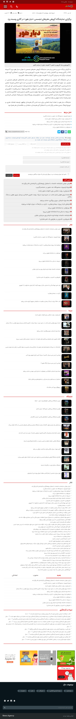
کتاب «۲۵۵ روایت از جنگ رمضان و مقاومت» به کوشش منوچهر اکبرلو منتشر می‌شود (40, 301)
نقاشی (69, 140)
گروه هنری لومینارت (16, 138)
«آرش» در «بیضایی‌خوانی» (54, 293)
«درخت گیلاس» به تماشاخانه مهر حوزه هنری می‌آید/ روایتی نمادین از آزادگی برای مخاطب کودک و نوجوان (45, 565)
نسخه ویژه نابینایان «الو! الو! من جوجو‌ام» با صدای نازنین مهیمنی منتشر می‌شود (42, 371)
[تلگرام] (4, 2)
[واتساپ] (69, 131)
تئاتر (70, 225)
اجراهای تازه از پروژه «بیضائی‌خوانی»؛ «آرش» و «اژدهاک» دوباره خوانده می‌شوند (51, 124)
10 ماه (26, 614)
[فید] (13, 2)
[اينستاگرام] (7, 2)
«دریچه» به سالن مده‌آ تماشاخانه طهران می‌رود (56, 212)
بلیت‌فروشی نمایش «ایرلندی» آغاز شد (61, 546)
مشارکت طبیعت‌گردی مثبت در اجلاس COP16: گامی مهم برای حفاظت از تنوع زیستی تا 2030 (48, 640)
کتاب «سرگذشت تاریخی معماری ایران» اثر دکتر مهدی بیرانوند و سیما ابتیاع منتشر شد (50, 614)
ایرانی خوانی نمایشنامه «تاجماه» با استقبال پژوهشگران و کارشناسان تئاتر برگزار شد (46, 183)
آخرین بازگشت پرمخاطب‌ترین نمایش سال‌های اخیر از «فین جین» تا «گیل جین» (51, 513)
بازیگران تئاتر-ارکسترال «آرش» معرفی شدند (60, 522)
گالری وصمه (24, 138)
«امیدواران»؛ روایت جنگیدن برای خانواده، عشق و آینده (57, 119)
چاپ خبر (15, 13)
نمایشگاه (65, 140)
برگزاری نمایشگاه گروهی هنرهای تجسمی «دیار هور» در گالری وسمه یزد (39, 19)
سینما (70, 311)
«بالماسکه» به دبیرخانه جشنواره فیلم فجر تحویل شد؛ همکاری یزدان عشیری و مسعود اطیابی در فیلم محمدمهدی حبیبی (33, 347)
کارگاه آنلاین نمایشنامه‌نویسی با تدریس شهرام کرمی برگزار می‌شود (54, 520)
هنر (42, 140)
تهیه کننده (48, 138)
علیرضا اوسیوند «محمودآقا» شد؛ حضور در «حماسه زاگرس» (56, 116)
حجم (43, 138)
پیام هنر (52, 138)
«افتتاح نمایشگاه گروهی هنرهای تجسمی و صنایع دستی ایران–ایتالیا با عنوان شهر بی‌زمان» (39, 457)
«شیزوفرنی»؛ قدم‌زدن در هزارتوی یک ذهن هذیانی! (55, 219)
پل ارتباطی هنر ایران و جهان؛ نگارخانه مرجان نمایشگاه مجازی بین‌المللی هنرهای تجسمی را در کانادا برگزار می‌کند (34, 425)
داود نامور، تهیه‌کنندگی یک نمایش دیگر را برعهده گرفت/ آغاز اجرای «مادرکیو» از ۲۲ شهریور (40, 285)
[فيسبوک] (62, 131)
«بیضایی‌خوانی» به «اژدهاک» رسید (62, 536)
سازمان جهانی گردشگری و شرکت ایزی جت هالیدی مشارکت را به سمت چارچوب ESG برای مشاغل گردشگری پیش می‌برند (42, 622)
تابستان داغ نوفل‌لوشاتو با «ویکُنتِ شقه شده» (59, 515)
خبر (40, 138)
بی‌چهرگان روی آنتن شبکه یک (54, 387)
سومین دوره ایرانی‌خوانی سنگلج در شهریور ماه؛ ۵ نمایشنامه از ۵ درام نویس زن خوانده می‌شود (48, 510)
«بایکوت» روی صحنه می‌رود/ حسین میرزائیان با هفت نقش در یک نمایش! (52, 534)
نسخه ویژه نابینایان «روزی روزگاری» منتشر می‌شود (58, 122)
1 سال (6, 616)
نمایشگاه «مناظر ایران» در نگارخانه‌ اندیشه (51, 465)
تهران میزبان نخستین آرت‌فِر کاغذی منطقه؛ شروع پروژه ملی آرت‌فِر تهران (44, 473)
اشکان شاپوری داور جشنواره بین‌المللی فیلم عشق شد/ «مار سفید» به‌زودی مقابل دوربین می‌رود (38, 339)
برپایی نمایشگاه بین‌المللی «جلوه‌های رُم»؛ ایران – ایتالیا (48, 401)
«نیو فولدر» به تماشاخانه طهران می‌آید (61, 127)
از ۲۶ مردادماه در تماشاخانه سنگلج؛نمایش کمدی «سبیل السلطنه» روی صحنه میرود (51, 532)
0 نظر (21, 13)
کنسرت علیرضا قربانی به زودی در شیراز (61, 539)
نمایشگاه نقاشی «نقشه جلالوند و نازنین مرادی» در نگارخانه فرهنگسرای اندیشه (42, 441)
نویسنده (45, 140)
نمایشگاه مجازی (51, 140)
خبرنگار (37, 138)
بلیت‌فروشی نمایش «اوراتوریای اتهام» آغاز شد (59, 541)
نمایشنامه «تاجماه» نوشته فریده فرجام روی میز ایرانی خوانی (52, 215)
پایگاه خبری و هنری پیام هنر (56, 69)
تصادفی (15, 575)
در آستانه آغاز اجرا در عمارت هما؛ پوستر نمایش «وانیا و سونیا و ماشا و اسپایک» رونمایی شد (49, 558)
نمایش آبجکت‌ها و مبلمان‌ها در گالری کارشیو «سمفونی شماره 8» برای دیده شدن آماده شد (40, 433)
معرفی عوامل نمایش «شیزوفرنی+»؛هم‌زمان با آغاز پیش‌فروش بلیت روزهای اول (51, 529)
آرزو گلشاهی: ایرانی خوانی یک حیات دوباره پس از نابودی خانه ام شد (54, 570)
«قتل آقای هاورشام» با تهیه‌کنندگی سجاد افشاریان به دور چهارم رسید (54, 527)
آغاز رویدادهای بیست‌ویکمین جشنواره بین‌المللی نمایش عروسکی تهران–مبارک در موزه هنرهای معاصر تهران (45, 544)
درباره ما (70, 2)
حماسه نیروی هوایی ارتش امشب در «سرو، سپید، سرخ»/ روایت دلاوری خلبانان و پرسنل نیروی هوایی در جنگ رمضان (38, 196)
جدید (59, 575)
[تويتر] (10, 2)
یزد (35, 140)
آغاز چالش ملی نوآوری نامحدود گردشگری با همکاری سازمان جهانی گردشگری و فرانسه (50, 634)
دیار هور (33, 138)
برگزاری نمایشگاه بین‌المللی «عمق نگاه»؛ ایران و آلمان (48, 409)
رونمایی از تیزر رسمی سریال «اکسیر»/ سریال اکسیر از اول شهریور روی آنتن (43, 355)
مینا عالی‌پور (8, 138)
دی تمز (64, 716)
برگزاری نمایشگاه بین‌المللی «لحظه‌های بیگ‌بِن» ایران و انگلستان (45, 417)
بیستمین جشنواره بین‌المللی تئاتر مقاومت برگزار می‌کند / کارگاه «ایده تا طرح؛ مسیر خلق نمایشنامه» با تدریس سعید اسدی (42, 525)
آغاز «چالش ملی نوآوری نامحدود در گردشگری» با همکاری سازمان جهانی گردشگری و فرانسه (49, 637)
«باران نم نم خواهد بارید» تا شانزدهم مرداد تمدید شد (57, 556)
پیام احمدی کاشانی (59, 138)
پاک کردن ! (9, 175)
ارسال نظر (16, 175)
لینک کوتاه (27, 132)
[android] (14, 700)
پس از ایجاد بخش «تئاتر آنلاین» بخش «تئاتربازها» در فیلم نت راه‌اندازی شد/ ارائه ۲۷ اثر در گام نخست (46, 567)
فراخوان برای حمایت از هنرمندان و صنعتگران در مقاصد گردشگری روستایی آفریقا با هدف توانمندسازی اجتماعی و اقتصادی (41, 619)
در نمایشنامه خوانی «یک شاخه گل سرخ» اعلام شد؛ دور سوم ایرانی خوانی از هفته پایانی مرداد (48, 551)
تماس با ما (64, 2)
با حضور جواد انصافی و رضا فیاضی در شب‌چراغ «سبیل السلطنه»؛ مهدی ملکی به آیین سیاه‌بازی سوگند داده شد (44, 517)
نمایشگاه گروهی (59, 140)
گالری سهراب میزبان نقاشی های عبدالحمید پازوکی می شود (46, 449)
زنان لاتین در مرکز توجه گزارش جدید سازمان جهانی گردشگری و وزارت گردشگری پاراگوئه (50, 629)
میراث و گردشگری (66, 610)
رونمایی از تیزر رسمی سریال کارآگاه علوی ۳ (51, 363)
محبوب (35, 575)
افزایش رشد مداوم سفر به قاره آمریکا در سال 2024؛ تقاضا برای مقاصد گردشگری (51, 632)
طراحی (29, 138)
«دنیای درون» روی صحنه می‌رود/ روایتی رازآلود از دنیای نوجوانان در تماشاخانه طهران (50, 563)
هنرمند (38, 140)
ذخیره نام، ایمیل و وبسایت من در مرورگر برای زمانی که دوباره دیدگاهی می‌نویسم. (47, 174)
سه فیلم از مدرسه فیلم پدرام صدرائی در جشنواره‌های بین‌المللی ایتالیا (44, 379)
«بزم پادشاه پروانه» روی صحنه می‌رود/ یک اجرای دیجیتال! (56, 560)
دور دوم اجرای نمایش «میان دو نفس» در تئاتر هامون (58, 548)
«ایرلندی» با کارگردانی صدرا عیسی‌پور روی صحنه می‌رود (57, 553)
